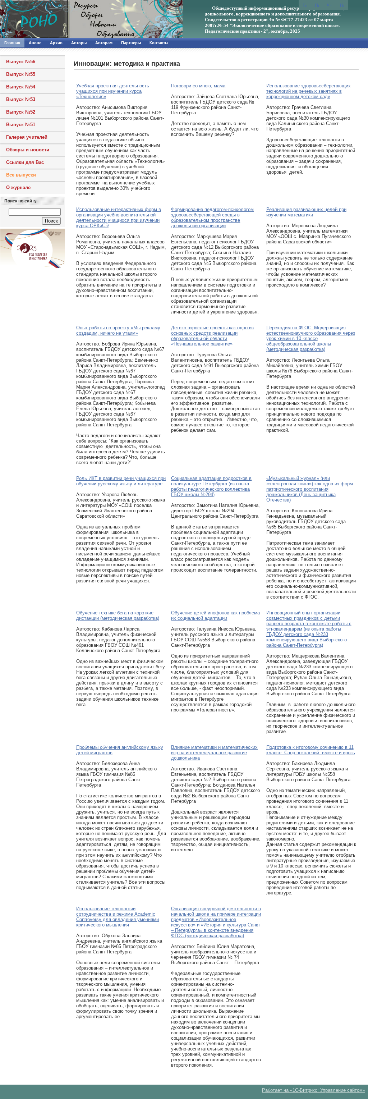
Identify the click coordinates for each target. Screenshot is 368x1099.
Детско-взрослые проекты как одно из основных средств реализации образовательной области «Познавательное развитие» (212, 336)
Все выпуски (21, 175)
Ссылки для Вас (25, 162)
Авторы (79, 43)
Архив (56, 43)
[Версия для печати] (342, 5)
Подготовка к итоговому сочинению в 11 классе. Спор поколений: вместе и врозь (310, 750)
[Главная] (77, 19)
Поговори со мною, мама (198, 85)
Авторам (103, 43)
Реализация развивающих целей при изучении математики (306, 212)
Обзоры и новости (27, 149)
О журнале (18, 187)
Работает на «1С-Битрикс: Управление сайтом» (313, 1090)
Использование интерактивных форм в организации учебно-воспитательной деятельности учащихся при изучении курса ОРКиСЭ (118, 217)
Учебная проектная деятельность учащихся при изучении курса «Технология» (112, 91)
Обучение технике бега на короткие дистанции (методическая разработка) (117, 615)
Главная (12, 43)
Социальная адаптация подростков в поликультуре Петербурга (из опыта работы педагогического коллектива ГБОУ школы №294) (211, 486)
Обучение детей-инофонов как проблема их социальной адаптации (215, 615)
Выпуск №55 (20, 74)
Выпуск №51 (20, 124)
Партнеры (131, 43)
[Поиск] (317, 5)
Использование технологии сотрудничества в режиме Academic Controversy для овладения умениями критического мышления (117, 917)
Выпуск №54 (20, 87)
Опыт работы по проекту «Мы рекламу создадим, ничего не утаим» (118, 330)
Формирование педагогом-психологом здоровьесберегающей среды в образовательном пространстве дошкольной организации (212, 217)
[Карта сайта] (329, 4)
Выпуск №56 (20, 61)
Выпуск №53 (20, 99)
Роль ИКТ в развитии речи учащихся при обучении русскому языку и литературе (121, 481)
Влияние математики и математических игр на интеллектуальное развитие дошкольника (214, 753)
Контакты (159, 43)
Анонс (35, 43)
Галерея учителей (26, 137)
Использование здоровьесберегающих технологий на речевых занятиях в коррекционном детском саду (308, 91)
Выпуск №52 (20, 112)
